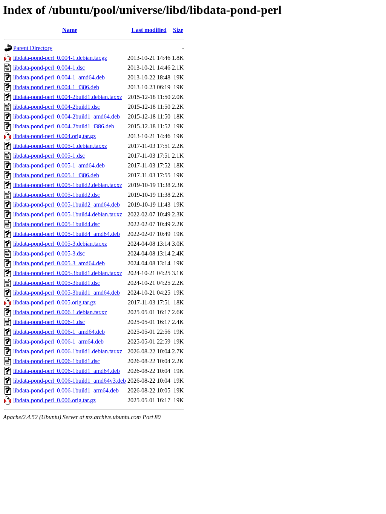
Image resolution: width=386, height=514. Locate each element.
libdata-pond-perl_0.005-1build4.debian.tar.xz (67, 214)
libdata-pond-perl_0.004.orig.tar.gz (54, 136)
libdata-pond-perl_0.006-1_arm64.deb (58, 341)
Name (69, 30)
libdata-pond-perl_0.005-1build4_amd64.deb (66, 234)
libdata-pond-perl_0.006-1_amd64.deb (59, 331)
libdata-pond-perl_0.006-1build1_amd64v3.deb (69, 380)
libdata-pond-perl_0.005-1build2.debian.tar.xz (67, 185)
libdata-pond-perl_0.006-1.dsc (49, 322)
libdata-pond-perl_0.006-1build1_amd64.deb (66, 371)
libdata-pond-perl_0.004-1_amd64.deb (59, 77)
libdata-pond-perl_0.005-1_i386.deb (56, 175)
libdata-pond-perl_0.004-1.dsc (49, 67)
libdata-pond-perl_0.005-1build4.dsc (56, 224)
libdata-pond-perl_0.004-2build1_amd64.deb (66, 116)
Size (178, 30)
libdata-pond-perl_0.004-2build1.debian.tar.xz (67, 97)
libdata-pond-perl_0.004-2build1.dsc (56, 106)
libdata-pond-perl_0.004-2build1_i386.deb (63, 126)
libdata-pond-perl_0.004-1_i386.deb (56, 87)
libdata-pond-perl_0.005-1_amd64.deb (59, 165)
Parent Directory (32, 48)
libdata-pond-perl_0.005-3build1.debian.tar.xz (67, 273)
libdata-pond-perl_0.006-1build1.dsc (56, 361)
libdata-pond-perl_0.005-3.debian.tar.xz (60, 243)
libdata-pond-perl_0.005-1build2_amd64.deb (66, 204)
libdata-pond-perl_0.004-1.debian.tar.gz (60, 58)
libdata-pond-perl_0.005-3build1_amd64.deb (66, 292)
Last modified (149, 30)
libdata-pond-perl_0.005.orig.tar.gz (54, 302)
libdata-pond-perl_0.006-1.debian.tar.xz (60, 312)
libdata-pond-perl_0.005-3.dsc (49, 253)
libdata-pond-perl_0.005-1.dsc (49, 155)
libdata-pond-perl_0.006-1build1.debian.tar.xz (67, 351)
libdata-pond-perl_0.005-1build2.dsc (56, 195)
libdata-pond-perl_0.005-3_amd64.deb (59, 263)
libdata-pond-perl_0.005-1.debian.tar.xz (60, 146)
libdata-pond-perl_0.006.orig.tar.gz (54, 400)
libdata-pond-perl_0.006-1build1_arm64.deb (66, 390)
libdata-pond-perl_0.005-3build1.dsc (56, 283)
